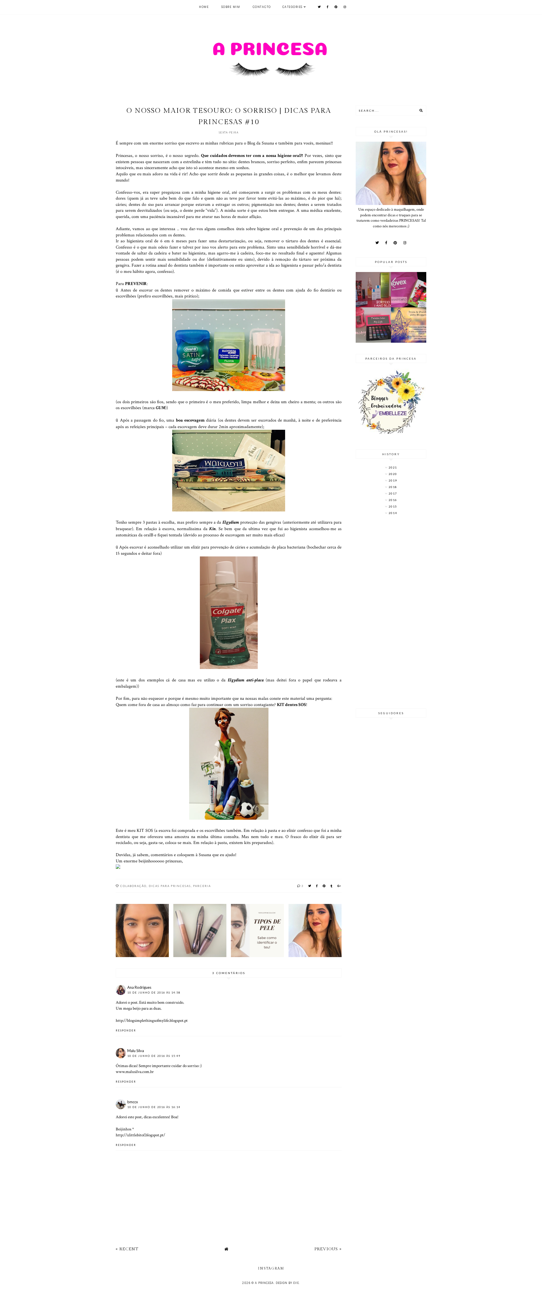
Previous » (328, 1249)
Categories (292, 7)
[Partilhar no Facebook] (317, 886)
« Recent (127, 1249)
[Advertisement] (391, 612)
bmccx (132, 1102)
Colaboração (133, 886)
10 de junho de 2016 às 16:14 (153, 1107)
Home (204, 7)
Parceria (202, 886)
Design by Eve (287, 1283)
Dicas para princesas (170, 886)
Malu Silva (135, 1050)
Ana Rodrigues (139, 987)
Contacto (262, 7)
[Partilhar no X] (310, 886)
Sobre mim (230, 7)
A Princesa (264, 1283)
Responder (126, 1030)
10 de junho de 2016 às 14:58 (153, 992)
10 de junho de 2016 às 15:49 (153, 1055)
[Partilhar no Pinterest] (324, 886)
